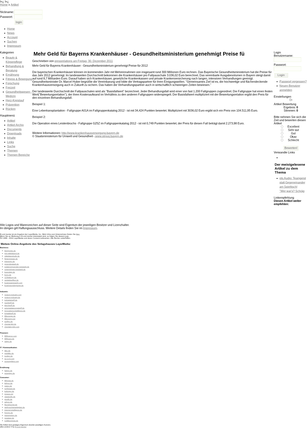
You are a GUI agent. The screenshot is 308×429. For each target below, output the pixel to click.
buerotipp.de (9, 272)
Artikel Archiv (15, 124)
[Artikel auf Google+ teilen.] (277, 211)
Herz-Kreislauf (15, 100)
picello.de (8, 399)
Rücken (11, 108)
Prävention (12, 104)
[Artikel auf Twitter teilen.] (284, 211)
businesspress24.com (13, 283)
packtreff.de (9, 303)
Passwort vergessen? (293, 81)
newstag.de (9, 418)
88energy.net (9, 319)
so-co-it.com (9, 359)
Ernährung (12, 74)
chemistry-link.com (11, 327)
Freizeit (10, 87)
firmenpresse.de (11, 259)
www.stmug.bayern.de (108, 136)
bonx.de (7, 275)
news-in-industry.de (12, 297)
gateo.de (8, 386)
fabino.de (8, 371)
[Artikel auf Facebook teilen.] (291, 211)
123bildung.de (10, 277)
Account (12, 37)
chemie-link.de (10, 324)
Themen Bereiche (18, 154)
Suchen (12, 41)
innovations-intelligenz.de (14, 311)
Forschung (12, 83)
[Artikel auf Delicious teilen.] (299, 211)
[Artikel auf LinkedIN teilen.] (277, 217)
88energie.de (10, 316)
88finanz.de (9, 339)
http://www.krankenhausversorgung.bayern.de (90, 133)
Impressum (14, 45)
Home (4, 4)
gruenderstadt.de (11, 264)
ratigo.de (8, 341)
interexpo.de (9, 261)
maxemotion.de (10, 415)
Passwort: (6, 16)
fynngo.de (8, 413)
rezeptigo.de (9, 373)
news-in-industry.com (12, 295)
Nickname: (7, 12)
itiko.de (7, 351)
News (10, 33)
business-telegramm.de (14, 285)
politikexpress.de (11, 421)
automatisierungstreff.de (14, 308)
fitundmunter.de (10, 405)
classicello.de (9, 397)
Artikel (15, 4)
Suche (11, 146)
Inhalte (11, 137)
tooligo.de (8, 356)
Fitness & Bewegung (19, 79)
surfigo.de (8, 321)
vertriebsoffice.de (11, 280)
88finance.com (10, 336)
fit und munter (20, 427)
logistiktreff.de (10, 313)
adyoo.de (8, 402)
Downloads (14, 133)
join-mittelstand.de (11, 253)
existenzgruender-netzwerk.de (16, 267)
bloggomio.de (10, 251)
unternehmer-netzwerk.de (14, 269)
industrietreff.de (10, 300)
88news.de (9, 381)
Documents (14, 129)
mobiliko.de (9, 353)
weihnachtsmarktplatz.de (14, 407)
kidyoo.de (8, 383)
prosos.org (8, 394)
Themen (12, 150)
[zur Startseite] (0, 7)
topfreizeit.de (9, 389)
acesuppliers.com (11, 361)
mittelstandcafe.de (12, 256)
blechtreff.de (9, 305)
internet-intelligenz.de (13, 410)
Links (10, 142)
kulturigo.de (9, 391)
